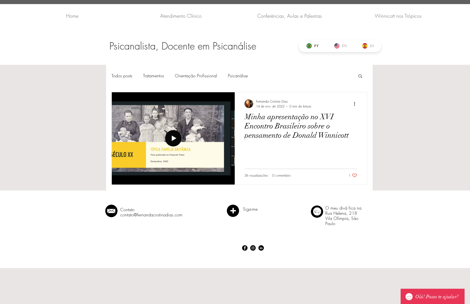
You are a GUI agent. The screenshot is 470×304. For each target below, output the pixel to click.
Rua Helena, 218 (341, 213)
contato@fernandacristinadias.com (151, 215)
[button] (360, 76)
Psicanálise (238, 76)
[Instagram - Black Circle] (253, 248)
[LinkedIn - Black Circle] (261, 248)
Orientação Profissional (196, 76)
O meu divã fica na (343, 208)
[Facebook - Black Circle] (245, 248)
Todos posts (122, 76)
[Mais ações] (356, 103)
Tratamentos (153, 76)
